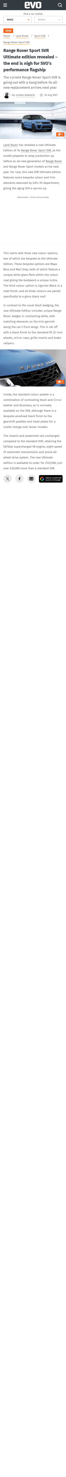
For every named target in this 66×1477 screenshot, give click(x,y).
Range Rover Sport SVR (36, 150)
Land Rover (10, 145)
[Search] (60, 5)
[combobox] (5, 19)
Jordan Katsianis (25, 94)
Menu (5, 5)
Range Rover (54, 161)
